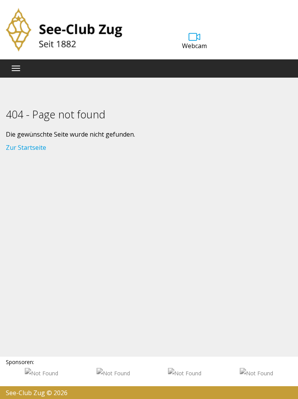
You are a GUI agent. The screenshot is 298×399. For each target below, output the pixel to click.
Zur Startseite (26, 147)
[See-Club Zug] (64, 30)
